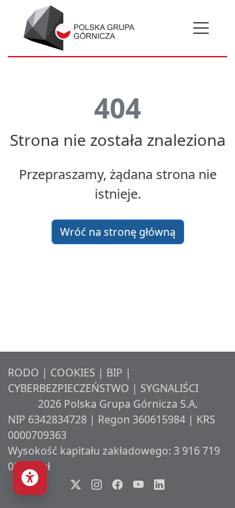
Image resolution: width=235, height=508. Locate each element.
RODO (23, 372)
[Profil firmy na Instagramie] (96, 484)
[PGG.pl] (79, 28)
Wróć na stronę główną (118, 232)
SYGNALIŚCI (169, 388)
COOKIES (72, 372)
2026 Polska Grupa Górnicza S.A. (118, 404)
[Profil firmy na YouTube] (138, 484)
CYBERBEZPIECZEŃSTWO (68, 388)
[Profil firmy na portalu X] (75, 484)
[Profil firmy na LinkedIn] (159, 484)
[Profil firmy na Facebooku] (117, 484)
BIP (114, 372)
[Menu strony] (201, 28)
